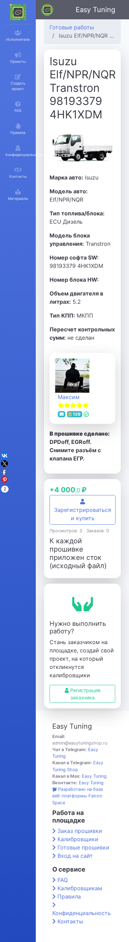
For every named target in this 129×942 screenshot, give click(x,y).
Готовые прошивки (83, 847)
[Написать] (61, 414)
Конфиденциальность (81, 913)
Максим (68, 397)
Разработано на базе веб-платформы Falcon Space (77, 796)
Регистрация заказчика (84, 693)
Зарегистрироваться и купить (82, 514)
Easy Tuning (95, 10)
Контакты (70, 921)
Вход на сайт (75, 855)
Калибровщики (77, 839)
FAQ (62, 879)
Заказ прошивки (79, 830)
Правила (69, 896)
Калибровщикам (79, 888)
